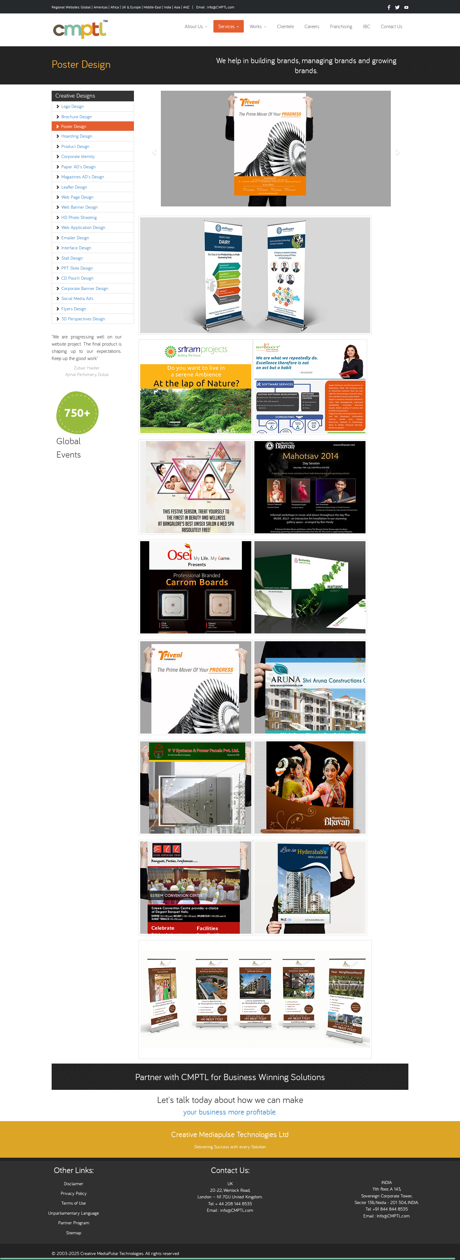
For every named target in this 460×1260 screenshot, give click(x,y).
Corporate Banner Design (84, 288)
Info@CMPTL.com (220, 7)
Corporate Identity (78, 156)
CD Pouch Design (77, 278)
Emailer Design (75, 238)
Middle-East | (153, 7)
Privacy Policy (74, 1193)
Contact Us (391, 26)
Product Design (75, 146)
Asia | (178, 7)
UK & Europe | (132, 7)
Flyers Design (73, 309)
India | (169, 7)
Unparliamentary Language (73, 1213)
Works (256, 26)
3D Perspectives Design (83, 319)
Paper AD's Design (78, 167)
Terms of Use (73, 1203)
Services (227, 26)
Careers (311, 26)
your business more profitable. (230, 1112)
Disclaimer (73, 1183)
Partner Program (73, 1223)
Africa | (116, 7)
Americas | (102, 7)
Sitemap (73, 1233)
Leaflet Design (74, 187)
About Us (194, 26)
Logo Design (72, 106)
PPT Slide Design (77, 268)
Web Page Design (77, 197)
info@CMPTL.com (236, 1210)
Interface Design (76, 248)
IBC (366, 26)
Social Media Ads (77, 298)
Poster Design (73, 126)
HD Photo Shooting (79, 217)
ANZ (186, 7)
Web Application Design (83, 227)
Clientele (285, 26)
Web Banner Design (79, 207)
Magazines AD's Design (82, 177)
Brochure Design (76, 116)
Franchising (341, 26)
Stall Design (72, 258)
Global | (87, 7)
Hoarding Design (76, 136)
